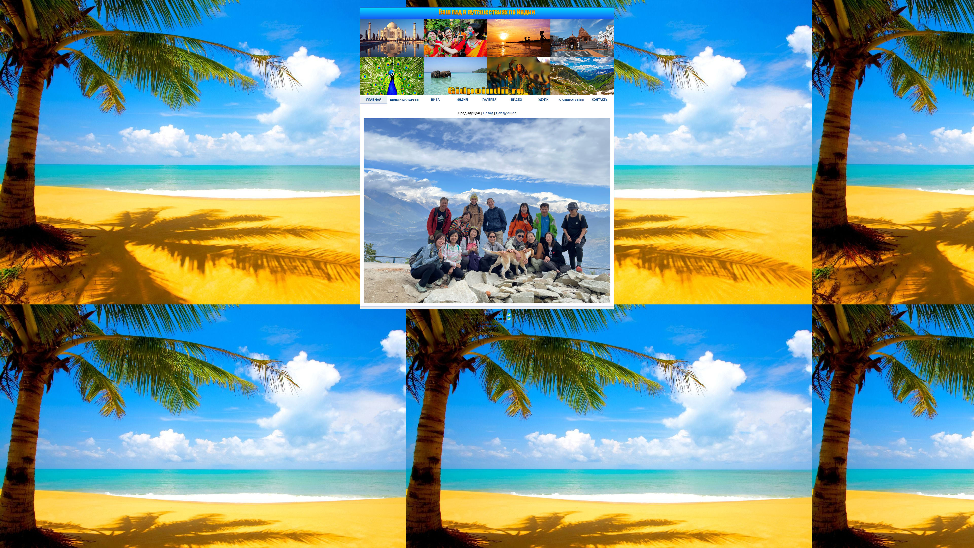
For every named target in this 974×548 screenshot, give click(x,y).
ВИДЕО (516, 99)
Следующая (506, 113)
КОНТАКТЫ (600, 99)
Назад (488, 113)
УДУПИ (543, 99)
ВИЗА (435, 99)
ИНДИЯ (462, 99)
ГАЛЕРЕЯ (489, 99)
